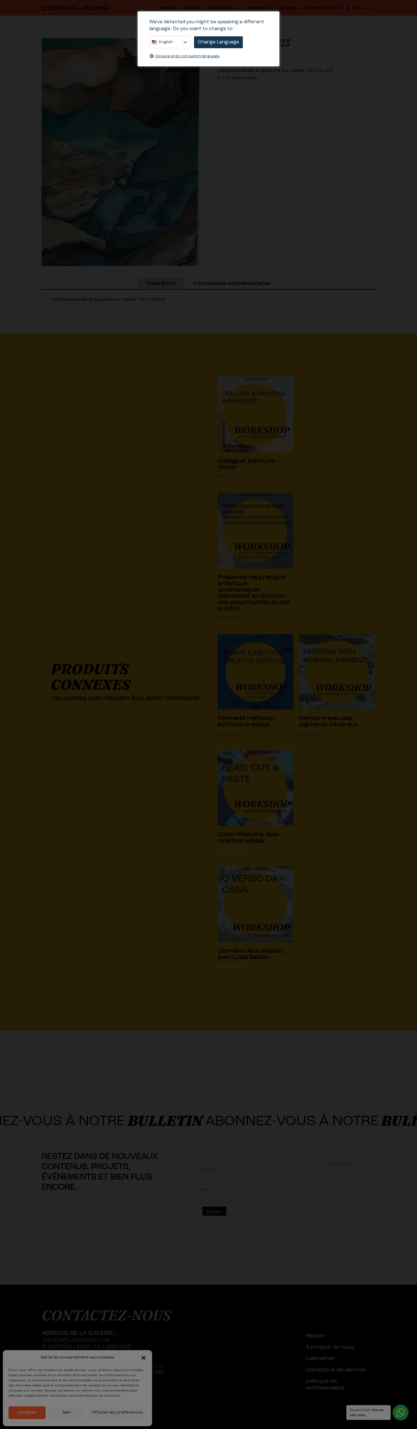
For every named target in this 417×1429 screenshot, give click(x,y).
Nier (67, 1413)
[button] (143, 1358)
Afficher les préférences (117, 1413)
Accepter (27, 1413)
